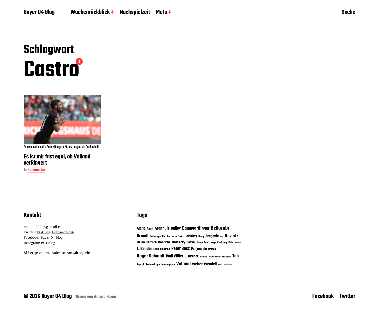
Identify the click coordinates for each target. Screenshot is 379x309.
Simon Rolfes (215, 257)
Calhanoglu (155, 236)
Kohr (231, 242)
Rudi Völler (174, 256)
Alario (141, 229)
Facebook (323, 296)
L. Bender (144, 248)
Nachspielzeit (135, 12)
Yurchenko (227, 264)
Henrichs (164, 242)
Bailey (176, 228)
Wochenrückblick (90, 12)
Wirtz (220, 264)
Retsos (212, 249)
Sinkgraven (226, 256)
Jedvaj (191, 242)
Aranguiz (162, 228)
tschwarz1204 (63, 232)
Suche (348, 12)
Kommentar (36, 170)
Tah (235, 256)
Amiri (150, 228)
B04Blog (43, 232)
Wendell (210, 264)
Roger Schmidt (150, 256)
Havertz (231, 236)
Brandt (143, 236)
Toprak (140, 264)
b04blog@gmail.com (49, 227)
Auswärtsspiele (78, 252)
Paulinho (165, 249)
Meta (161, 12)
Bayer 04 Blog (39, 12)
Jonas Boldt (203, 243)
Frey (221, 236)
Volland (183, 264)
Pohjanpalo (199, 249)
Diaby (201, 237)
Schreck (203, 257)
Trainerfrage (153, 264)
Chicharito (168, 236)
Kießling (222, 242)
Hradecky (178, 242)
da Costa (179, 236)
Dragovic (212, 236)
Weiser (197, 264)
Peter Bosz (180, 248)
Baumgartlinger (195, 228)
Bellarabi (220, 228)
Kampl (213, 242)
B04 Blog (48, 243)
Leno (156, 249)
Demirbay (191, 236)
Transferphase (168, 265)
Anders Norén (105, 296)
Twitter (347, 296)
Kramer (238, 242)
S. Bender (191, 256)
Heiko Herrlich (147, 242)
